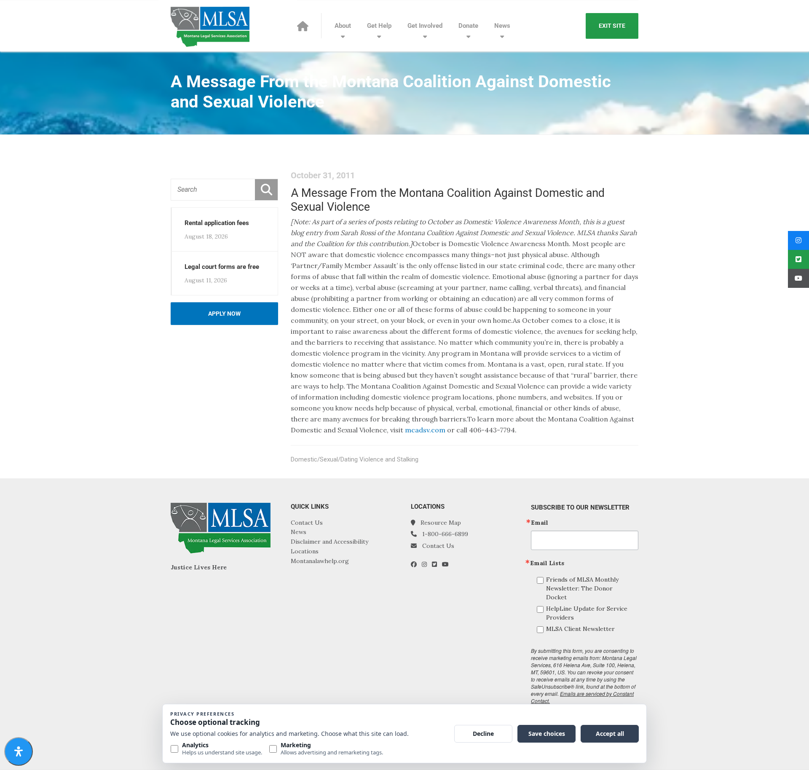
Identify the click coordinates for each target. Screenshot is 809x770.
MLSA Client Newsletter (580, 629)
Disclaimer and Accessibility (329, 541)
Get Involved (424, 26)
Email (539, 523)
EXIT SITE (612, 25)
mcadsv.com (425, 430)
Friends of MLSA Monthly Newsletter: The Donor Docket (582, 588)
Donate (468, 26)
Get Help (379, 26)
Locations (305, 551)
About (343, 26)
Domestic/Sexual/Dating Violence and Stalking (354, 459)
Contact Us (307, 522)
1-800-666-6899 (445, 534)
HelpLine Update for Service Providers (586, 613)
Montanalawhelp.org (320, 561)
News (502, 26)
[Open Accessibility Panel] (18, 751)
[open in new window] (416, 564)
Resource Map (441, 522)
